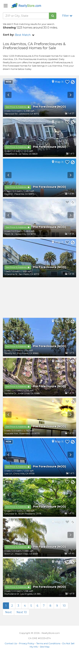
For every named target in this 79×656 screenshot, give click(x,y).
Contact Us (11, 643)
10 (64, 605)
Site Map (44, 646)
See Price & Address (16, 106)
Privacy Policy (26, 643)
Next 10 (21, 612)
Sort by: (8, 34)
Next (8, 612)
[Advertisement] (39, 297)
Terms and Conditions (48, 643)
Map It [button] (58, 81)
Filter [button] (66, 15)
